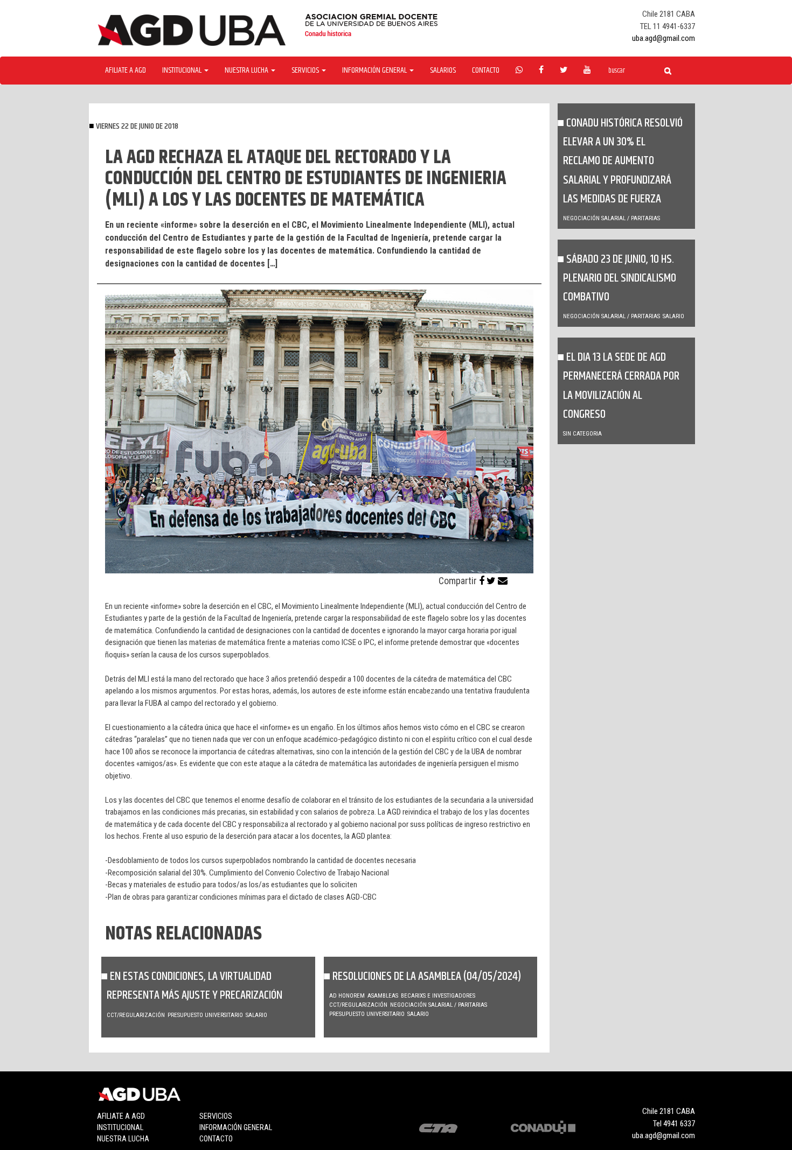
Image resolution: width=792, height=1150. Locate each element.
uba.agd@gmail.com (663, 38)
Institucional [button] (182, 70)
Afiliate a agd (125, 70)
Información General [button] (375, 70)
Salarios (443, 70)
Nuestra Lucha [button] (247, 70)
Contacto (485, 70)
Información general (235, 1127)
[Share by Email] (503, 580)
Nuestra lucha (123, 1138)
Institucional (120, 1127)
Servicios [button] (306, 70)
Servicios (215, 1116)
